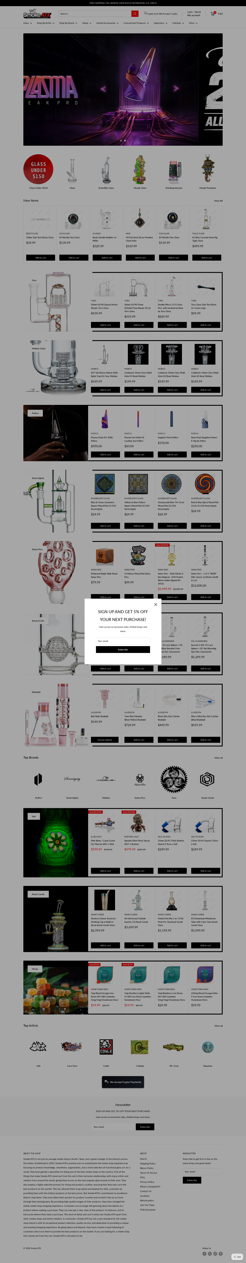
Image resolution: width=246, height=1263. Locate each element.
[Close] (155, 604)
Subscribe (123, 649)
